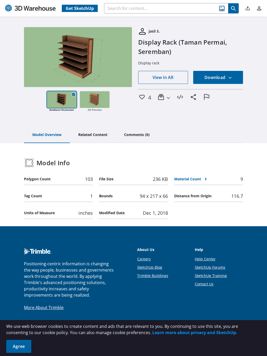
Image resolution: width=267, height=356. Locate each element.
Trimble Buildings (152, 275)
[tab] (47, 135)
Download (215, 77)
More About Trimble (44, 307)
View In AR (163, 77)
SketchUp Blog (149, 267)
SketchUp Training (211, 275)
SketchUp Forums (210, 267)
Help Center (205, 258)
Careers (144, 258)
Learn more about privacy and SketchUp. (194, 332)
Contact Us (204, 283)
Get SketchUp (80, 8)
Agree (19, 346)
